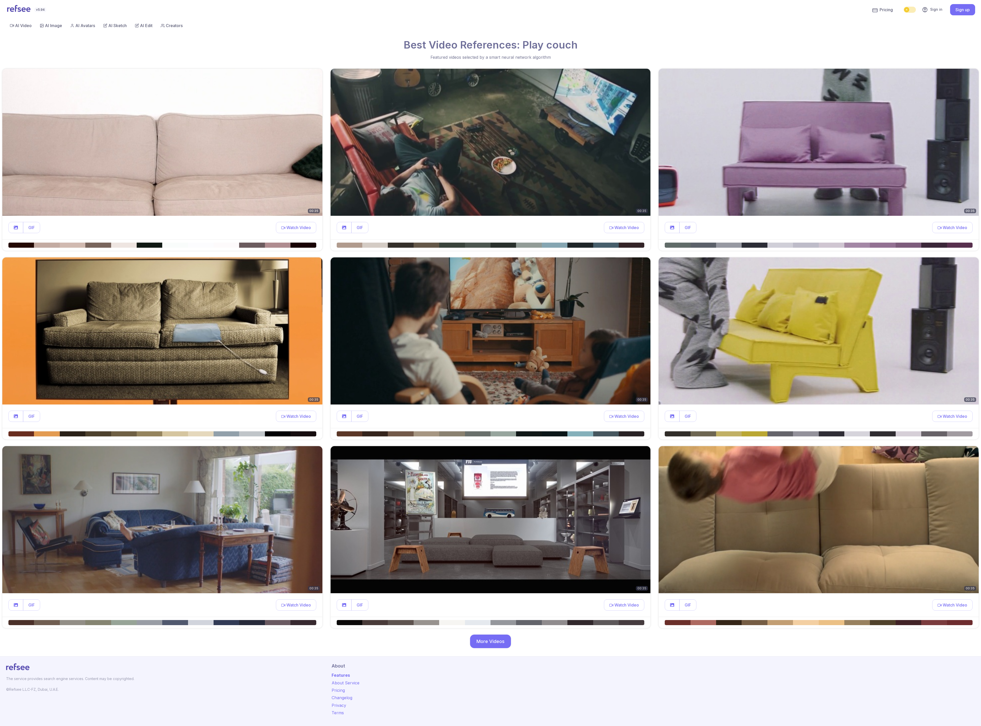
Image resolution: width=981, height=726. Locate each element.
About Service (345, 682)
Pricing (886, 9)
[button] (15, 227)
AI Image (53, 25)
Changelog (342, 697)
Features (341, 675)
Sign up (962, 9)
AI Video (23, 25)
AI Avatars (85, 25)
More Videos (490, 641)
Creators (174, 25)
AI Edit (146, 25)
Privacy (339, 705)
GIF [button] (31, 227)
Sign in (932, 10)
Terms (338, 712)
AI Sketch (117, 25)
